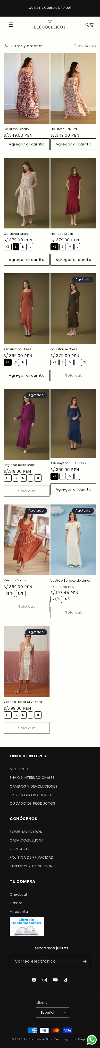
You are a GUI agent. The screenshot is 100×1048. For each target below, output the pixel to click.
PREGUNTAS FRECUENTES (31, 794)
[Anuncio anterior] (9, 8)
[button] (86, 24)
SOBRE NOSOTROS (26, 831)
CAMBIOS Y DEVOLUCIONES (33, 786)
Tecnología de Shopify (71, 1039)
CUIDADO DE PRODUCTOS (32, 803)
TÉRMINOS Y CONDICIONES (33, 866)
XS (8, 246)
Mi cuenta (19, 911)
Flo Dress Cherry (16, 129)
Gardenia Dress (16, 234)
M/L (21, 593)
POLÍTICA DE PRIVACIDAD (31, 857)
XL (85, 361)
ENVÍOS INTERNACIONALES (32, 777)
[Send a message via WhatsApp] (92, 1040)
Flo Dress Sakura (63, 129)
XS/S (9, 593)
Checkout (19, 894)
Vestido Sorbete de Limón (70, 581)
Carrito (16, 903)
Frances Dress (61, 234)
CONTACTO (20, 848)
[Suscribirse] (84, 961)
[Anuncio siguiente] (91, 8)
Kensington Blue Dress (68, 463)
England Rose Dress (20, 465)
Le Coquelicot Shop (39, 1039)
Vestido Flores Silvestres (23, 702)
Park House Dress (64, 349)
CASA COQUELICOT (27, 840)
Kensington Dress (18, 349)
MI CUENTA (19, 769)
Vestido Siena (15, 580)
